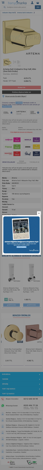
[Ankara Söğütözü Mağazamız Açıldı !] (21, 253)
